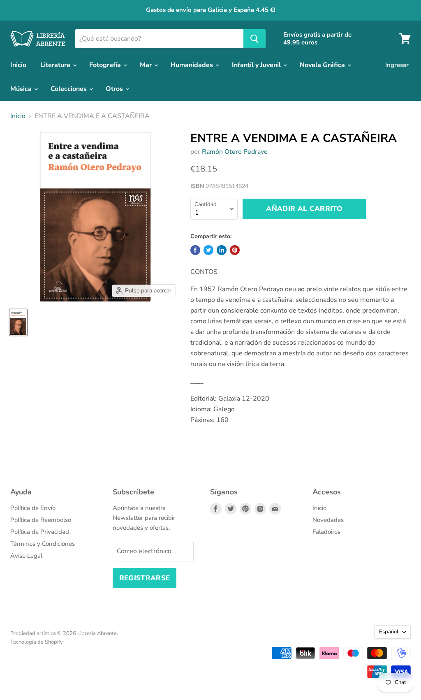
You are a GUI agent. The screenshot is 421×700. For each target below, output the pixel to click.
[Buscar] (254, 38)
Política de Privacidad (39, 532)
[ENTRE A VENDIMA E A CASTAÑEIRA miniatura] (18, 322)
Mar (146, 65)
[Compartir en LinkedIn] (222, 250)
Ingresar (397, 65)
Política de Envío (33, 508)
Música (21, 88)
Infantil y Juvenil (257, 65)
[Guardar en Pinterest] (235, 250)
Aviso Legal (26, 556)
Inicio (18, 65)
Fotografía (106, 65)
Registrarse (144, 578)
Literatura (56, 65)
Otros (115, 88)
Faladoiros (326, 532)
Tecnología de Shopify (36, 642)
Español (388, 631)
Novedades (328, 520)
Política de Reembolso (40, 520)
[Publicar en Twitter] (208, 250)
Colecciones (69, 88)
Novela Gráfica (323, 65)
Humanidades (193, 65)
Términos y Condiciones (42, 544)
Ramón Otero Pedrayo (235, 151)
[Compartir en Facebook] (195, 250)
